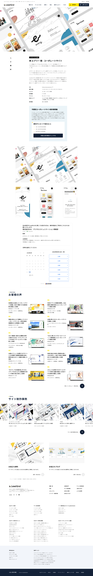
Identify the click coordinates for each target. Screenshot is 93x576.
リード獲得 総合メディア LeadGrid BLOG (66, 505)
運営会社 (77, 572)
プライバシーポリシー (61, 572)
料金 (51, 4)
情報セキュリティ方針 (70, 572)
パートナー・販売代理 (53, 493)
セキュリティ (52, 491)
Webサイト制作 (12, 505)
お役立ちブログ (67, 493)
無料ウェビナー (57, 4)
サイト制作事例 (67, 488)
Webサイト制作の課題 (38, 520)
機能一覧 (31, 4)
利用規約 (54, 572)
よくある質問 (79, 491)
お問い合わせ (79, 488)
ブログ (64, 4)
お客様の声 (66, 486)
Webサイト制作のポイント (14, 520)
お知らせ (83, 1)
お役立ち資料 (66, 491)
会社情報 (87, 1)
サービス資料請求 (80, 486)
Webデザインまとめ (43, 572)
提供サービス (36, 550)
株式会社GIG (11, 550)
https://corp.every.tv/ (47, 87)
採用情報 (82, 572)
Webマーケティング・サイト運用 (64, 520)
